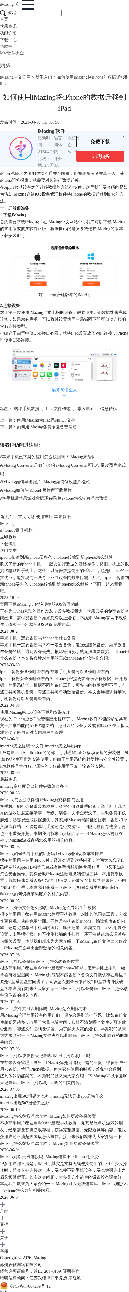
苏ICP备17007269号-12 (30, 1286)
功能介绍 (8, 33)
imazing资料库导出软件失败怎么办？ (34, 786)
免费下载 (100, 141)
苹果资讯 (8, 26)
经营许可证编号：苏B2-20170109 (30, 1271)
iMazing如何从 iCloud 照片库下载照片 (36, 490)
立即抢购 (8, 537)
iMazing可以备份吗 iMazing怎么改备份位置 (39, 961)
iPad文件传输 (58, 408)
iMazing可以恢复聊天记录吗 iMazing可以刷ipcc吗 (45, 1055)
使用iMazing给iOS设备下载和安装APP (35, 712)
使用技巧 (44, 517)
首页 (4, 19)
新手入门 (43, 77)
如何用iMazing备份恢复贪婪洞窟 (47, 427)
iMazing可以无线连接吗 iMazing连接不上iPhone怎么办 (49, 1156)
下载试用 (8, 544)
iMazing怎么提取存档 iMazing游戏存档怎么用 (41, 800)
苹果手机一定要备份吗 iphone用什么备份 (38, 638)
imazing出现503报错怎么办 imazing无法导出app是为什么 (52, 1096)
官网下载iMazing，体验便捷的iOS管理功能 (39, 604)
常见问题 (26, 517)
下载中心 (8, 40)
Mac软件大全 (12, 53)
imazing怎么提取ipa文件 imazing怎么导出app (40, 746)
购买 (5, 65)
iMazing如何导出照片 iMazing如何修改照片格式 (45, 482)
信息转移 (108, 408)
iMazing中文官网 (15, 77)
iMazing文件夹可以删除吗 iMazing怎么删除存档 (44, 1008)
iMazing (7, 4)
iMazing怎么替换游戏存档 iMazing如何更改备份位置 (48, 1116)
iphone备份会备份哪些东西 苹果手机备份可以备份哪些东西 (54, 671)
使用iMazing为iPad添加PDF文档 (46, 420)
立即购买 (100, 156)
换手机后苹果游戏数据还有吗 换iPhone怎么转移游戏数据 (53, 498)
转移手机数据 (26, 408)
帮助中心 (8, 46)
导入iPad (85, 408)
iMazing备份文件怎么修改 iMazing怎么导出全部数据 (48, 907)
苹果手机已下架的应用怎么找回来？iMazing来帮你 (48, 457)
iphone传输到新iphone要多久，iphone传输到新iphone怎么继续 (56, 557)
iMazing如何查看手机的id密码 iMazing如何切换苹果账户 (52, 854)
